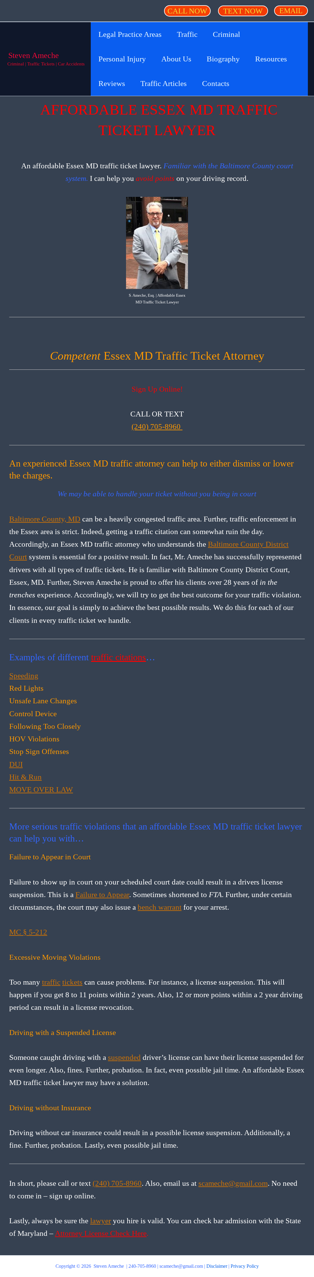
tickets (72, 982)
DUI (16, 764)
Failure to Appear (102, 894)
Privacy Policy (245, 1266)
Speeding (23, 675)
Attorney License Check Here (101, 1233)
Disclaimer (216, 1266)
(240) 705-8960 (157, 426)
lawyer (100, 1220)
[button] (187, 11)
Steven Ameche (33, 55)
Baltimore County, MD (44, 519)
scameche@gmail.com (233, 1183)
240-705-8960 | (143, 1266)
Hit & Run (25, 777)
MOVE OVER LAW (41, 789)
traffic (51, 982)
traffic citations (118, 657)
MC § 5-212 (28, 932)
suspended (124, 1057)
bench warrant (160, 907)
